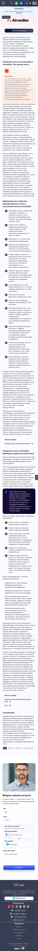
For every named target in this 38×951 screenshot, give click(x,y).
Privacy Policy (13, 945)
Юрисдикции (19, 932)
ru (27, 3)
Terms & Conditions (23, 945)
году (6, 705)
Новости (19, 927)
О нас (19, 938)
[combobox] (8, 835)
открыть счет (11, 748)
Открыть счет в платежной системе (17, 443)
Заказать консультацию (19, 30)
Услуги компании (19, 930)
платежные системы (28, 748)
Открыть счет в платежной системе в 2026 (17, 700)
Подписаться (20, 898)
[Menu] (34, 3)
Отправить (19, 867)
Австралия (18, 748)
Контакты (19, 935)
